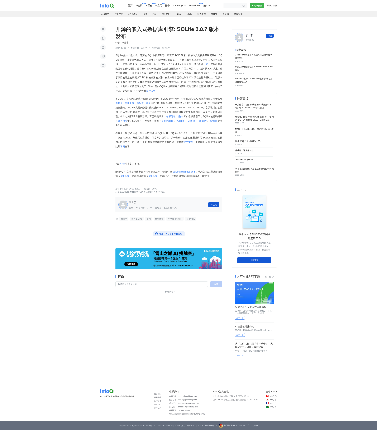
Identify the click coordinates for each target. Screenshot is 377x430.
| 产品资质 (254, 426)
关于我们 (157, 394)
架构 (149, 219)
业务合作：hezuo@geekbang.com (183, 400)
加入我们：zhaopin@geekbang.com (183, 407)
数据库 (124, 219)
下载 (205, 64)
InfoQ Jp (273, 400)
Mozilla (191, 121)
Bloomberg (167, 121)
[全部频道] (249, 14)
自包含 (119, 103)
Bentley (202, 121)
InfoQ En (273, 396)
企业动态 (191, 219)
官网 (122, 146)
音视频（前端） (175, 219)
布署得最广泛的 (174, 116)
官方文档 (188, 142)
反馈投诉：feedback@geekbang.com (184, 403)
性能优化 (159, 219)
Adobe (180, 121)
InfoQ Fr (273, 403)
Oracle (214, 121)
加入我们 (157, 404)
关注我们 (157, 408)
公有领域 (122, 121)
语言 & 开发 (136, 219)
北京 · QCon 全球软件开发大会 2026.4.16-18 (231, 396)
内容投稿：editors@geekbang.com (183, 396)
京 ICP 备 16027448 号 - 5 (206, 426)
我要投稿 (157, 397)
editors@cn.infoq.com (184, 171)
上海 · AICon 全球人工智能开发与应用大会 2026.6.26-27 (235, 400)
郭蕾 (122, 164)
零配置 (140, 103)
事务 (148, 103)
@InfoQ (124, 176)
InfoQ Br (273, 407)
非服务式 (129, 103)
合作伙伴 (157, 401)
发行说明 (151, 91)
